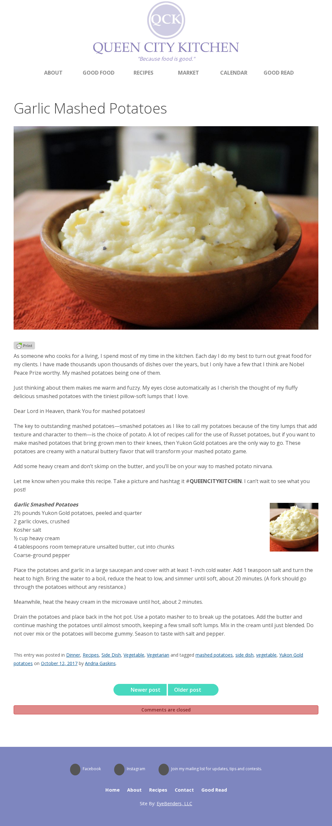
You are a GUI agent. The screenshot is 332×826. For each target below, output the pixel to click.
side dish (244, 655)
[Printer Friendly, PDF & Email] (24, 347)
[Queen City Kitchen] (166, 52)
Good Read (279, 72)
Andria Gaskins (100, 663)
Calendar (233, 72)
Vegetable (134, 655)
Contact (184, 790)
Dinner (73, 655)
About (53, 72)
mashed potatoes (214, 655)
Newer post (144, 689)
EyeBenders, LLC (174, 803)
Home (112, 790)
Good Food (98, 72)
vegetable (266, 655)
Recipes (143, 72)
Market (188, 72)
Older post (188, 689)
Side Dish (111, 655)
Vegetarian (158, 655)
